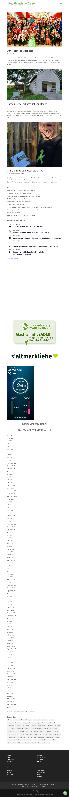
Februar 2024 (11, 516)
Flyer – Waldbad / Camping (47, 784)
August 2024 (10, 499)
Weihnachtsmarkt (22, 743)
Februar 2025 (11, 485)
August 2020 (10, 618)
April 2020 (10, 629)
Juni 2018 (9, 688)
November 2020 (11, 615)
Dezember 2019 (11, 640)
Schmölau (44, 734)
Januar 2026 (10, 457)
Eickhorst (33, 725)
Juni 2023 (9, 538)
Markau (22, 734)
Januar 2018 (10, 701)
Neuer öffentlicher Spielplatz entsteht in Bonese (21, 215)
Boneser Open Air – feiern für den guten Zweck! (21, 190)
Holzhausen (21, 731)
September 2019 (12, 649)
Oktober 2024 (11, 493)
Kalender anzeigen (12, 258)
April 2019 (10, 663)
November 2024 (11, 491)
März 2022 (10, 577)
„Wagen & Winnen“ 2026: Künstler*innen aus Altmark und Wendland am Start (29, 207)
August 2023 (10, 532)
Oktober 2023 (11, 527)
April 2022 (10, 574)
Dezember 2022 (11, 554)
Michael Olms (29, 734)
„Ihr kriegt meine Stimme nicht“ (16, 204)
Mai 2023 (9, 541)
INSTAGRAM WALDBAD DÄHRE (34, 429)
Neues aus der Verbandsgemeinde (22, 712)
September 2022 (12, 560)
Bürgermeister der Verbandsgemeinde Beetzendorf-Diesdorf (39, 723)
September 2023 (12, 529)
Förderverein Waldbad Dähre (40, 728)
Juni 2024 (9, 505)
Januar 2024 (10, 518)
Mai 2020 (9, 627)
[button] (65, 793)
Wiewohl (40, 743)
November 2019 (11, 643)
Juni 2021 (9, 599)
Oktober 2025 (11, 466)
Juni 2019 (9, 657)
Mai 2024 (9, 507)
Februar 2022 (11, 579)
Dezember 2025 (11, 460)
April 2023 (10, 543)
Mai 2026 (9, 446)
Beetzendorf (36, 720)
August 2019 (10, 652)
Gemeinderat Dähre (23, 107)
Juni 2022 (9, 568)
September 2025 (12, 468)
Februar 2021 (11, 607)
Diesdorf (17, 725)
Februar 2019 (11, 668)
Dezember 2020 (11, 613)
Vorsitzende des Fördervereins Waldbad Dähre (20, 740)
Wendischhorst (32, 743)
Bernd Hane (45, 720)
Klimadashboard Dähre (13, 213)
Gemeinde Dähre (12, 54)
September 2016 (12, 704)
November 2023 (11, 524)
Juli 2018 (9, 685)
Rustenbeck (38, 734)
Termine (33, 784)
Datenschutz (25, 786)
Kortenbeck (48, 731)
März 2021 (10, 604)
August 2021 (10, 593)
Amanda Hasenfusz (18, 720)
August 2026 (10, 438)
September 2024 (12, 496)
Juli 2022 (9, 565)
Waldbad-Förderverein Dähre (47, 740)
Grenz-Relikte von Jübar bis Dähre (25, 170)
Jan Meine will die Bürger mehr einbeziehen (19, 201)
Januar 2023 (10, 552)
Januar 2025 (10, 488)
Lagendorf (55, 731)
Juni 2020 (9, 624)
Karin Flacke (29, 731)
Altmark (10, 720)
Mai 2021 (9, 602)
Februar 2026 (11, 455)
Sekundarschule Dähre (55, 734)
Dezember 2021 (11, 582)
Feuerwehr (57, 725)
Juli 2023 (9, 535)
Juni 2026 (9, 443)
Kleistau (42, 731)
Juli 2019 (9, 654)
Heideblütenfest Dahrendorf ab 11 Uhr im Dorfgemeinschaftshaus (28, 253)
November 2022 (11, 557)
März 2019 (10, 665)
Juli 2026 (9, 441)
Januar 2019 (10, 671)
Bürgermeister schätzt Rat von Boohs (27, 103)
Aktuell (14, 784)
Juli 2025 (9, 474)
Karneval (36, 731)
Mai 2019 (9, 660)
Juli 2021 (9, 596)
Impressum (34, 786)
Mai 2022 (9, 571)
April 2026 (10, 449)
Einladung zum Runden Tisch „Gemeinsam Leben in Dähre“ (24, 210)
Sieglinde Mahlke (22, 737)
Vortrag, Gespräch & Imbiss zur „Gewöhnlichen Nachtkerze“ (24, 196)
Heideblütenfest (54, 728)
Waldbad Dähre (12, 743)
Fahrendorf (50, 725)
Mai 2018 (9, 690)
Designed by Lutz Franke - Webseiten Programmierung (35, 794)
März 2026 (10, 452)
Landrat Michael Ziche (13, 734)
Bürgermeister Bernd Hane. (15, 723)
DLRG (23, 725)
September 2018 (12, 679)
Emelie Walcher (41, 725)
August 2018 (10, 682)
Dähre (27, 725)
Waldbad (36, 740)
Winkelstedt (47, 743)
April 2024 (10, 510)
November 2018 (11, 676)
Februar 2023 (11, 549)
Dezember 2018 (11, 674)
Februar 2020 (11, 635)
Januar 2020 (10, 638)
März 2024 (10, 513)
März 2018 (10, 696)
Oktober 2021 (11, 588)
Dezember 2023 (11, 521)
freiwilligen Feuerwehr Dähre (24, 728)
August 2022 (10, 563)
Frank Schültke (11, 728)
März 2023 (10, 546)
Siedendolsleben (12, 737)
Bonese (51, 720)
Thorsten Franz (32, 737)
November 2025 (11, 463)
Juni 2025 (9, 477)
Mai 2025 (9, 480)
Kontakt (43, 786)
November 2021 (11, 585)
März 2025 (10, 482)
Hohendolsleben (12, 731)
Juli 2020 (9, 621)
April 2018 (10, 693)
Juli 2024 (9, 502)
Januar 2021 (10, 610)
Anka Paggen (28, 720)
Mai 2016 (9, 707)
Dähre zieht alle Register (20, 50)
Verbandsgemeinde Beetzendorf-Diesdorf (48, 737)
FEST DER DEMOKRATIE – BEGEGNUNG (19, 193)
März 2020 (10, 632)
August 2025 (10, 471)
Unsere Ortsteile (23, 784)
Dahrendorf (10, 174)
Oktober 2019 (11, 646)
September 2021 (12, 591)
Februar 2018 (11, 699)
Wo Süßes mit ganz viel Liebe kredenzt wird (19, 199)
